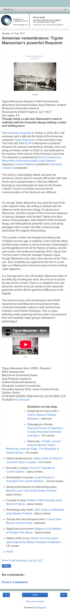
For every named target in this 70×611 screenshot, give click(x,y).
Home (9, 551)
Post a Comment (15, 582)
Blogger (41, 607)
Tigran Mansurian (25, 139)
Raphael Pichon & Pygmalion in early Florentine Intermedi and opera (45, 432)
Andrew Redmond (26, 164)
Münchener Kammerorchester (19, 160)
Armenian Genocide (19, 132)
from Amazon (22, 399)
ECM (28, 143)
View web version (35, 601)
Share (6, 566)
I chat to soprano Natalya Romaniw (43, 415)
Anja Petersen (47, 160)
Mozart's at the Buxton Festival (31, 490)
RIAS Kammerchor (49, 157)
